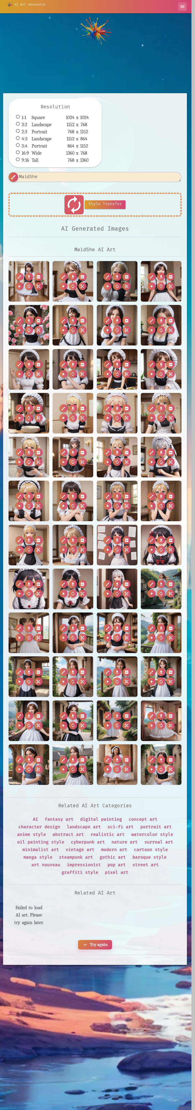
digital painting (101, 819)
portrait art (156, 827)
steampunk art (76, 857)
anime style (31, 834)
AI (35, 819)
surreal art (158, 842)
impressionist (84, 865)
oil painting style (40, 842)
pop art (116, 865)
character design (39, 827)
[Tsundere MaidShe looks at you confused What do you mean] (117, 457)
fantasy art (59, 819)
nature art (125, 842)
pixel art (116, 872)
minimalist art (40, 849)
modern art (114, 849)
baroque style (149, 857)
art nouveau (45, 865)
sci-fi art (120, 827)
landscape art (84, 827)
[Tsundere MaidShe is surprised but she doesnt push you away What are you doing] (161, 413)
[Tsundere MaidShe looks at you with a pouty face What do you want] (29, 501)
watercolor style (152, 834)
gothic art (113, 857)
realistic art (108, 834)
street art (145, 865)
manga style (38, 857)
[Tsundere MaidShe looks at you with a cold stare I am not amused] (161, 457)
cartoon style (151, 849)
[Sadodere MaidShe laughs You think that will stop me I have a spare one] (73, 325)
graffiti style (80, 872)
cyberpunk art (88, 842)
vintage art (80, 849)
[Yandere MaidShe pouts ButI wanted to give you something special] (73, 589)
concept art (143, 819)
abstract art (68, 834)
